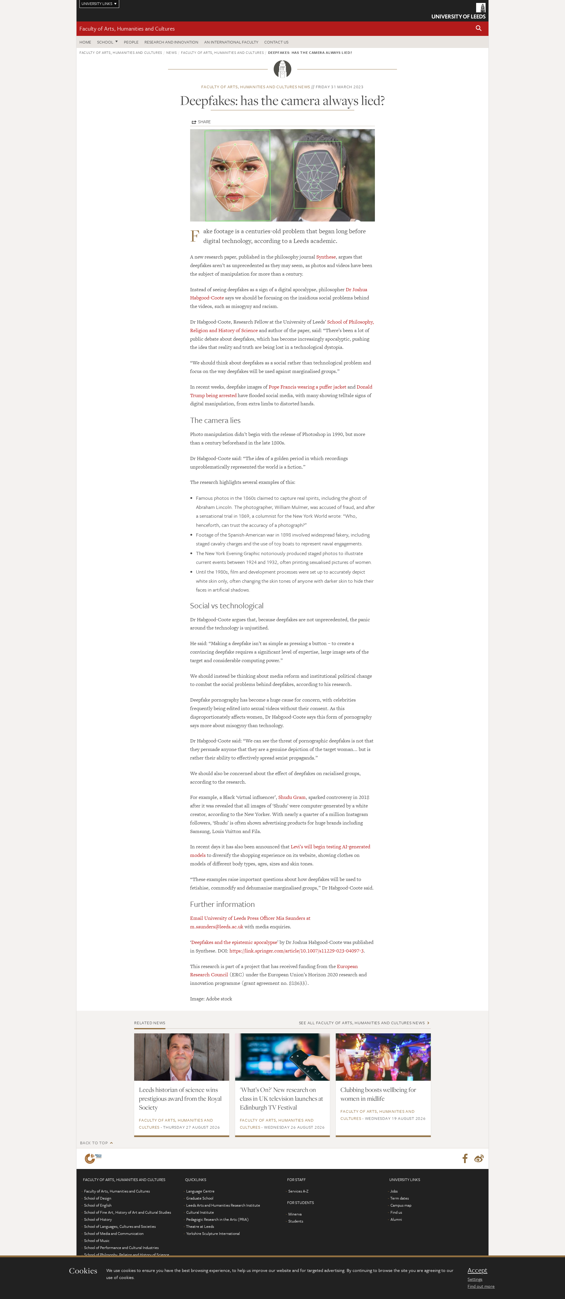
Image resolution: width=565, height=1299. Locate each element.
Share (204, 121)
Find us (396, 1212)
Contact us (276, 42)
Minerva (295, 1214)
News (171, 52)
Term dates (399, 1198)
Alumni (396, 1219)
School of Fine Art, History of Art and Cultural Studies (127, 1212)
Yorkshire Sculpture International (213, 1233)
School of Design (97, 1198)
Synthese (326, 256)
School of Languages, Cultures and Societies (120, 1226)
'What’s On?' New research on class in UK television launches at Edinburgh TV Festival (281, 1098)
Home (85, 42)
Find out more (481, 1286)
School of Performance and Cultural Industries (121, 1247)
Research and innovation (171, 42)
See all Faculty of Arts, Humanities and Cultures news (362, 1023)
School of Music (96, 1240)
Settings (475, 1279)
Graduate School (199, 1198)
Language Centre (200, 1191)
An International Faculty (231, 42)
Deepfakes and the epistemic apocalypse (234, 942)
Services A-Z (298, 1191)
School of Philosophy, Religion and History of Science (126, 1255)
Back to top (94, 1143)
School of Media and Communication (114, 1233)
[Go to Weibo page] (479, 1158)
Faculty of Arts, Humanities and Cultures (127, 28)
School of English (98, 1205)
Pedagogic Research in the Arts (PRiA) (217, 1219)
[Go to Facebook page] (465, 1158)
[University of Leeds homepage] (459, 11)
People (131, 42)
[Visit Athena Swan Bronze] (94, 1159)
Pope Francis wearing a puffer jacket (307, 386)
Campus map (400, 1205)
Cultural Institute (200, 1212)
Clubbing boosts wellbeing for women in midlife (378, 1094)
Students (295, 1221)
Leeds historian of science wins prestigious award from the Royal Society (180, 1098)
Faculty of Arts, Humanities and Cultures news (255, 87)
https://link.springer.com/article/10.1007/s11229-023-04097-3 (297, 950)
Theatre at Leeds (200, 1226)
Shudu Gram (292, 797)
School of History (98, 1219)
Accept (477, 1270)
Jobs (394, 1191)
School (105, 42)
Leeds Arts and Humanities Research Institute (223, 1205)
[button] (479, 29)
